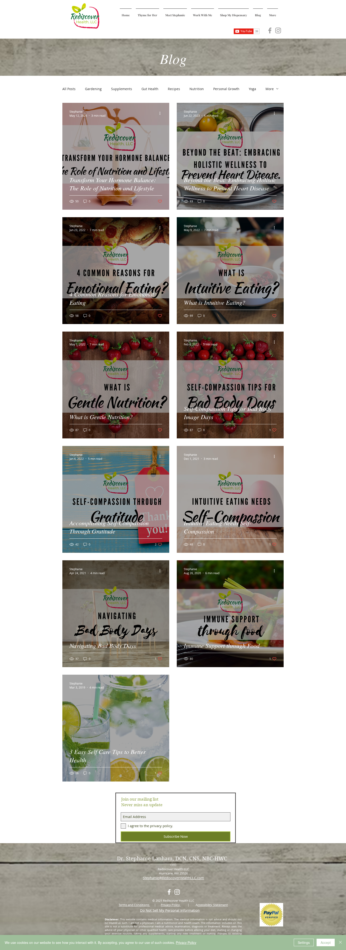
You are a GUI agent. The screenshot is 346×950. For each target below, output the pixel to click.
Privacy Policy (171, 905)
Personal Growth (226, 89)
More (270, 89)
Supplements (121, 89)
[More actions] (161, 113)
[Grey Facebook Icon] (270, 30)
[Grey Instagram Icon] (278, 30)
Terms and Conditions (134, 905)
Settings (304, 942)
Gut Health (149, 89)
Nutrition (196, 89)
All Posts (69, 89)
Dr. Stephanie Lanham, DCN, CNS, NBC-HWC (173, 858)
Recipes (174, 89)
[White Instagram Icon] (177, 892)
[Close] (340, 942)
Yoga (252, 89)
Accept (326, 942)
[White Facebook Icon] (169, 892)
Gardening (93, 89)
